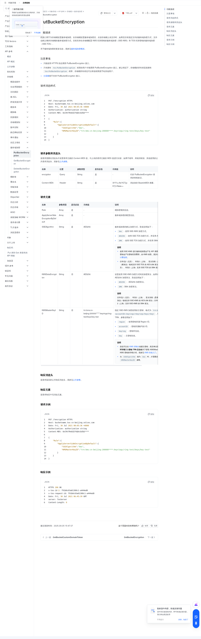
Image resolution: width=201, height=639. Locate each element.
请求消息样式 (172, 18)
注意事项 (170, 13)
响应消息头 (171, 31)
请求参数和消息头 (174, 22)
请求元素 (170, 26)
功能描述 (170, 9)
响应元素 (170, 35)
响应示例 (170, 44)
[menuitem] (17, 56)
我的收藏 (154, 13)
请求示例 (170, 40)
